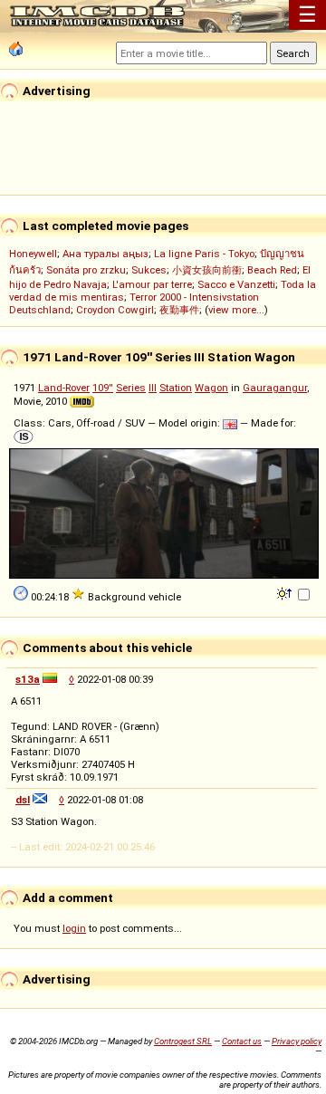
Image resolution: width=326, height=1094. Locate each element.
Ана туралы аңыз (105, 253)
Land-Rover (64, 387)
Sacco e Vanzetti (236, 284)
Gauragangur (275, 387)
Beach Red (272, 270)
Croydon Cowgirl (115, 309)
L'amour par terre (152, 284)
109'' (102, 387)
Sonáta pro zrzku (86, 270)
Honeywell (33, 253)
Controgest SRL (183, 1041)
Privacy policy (296, 1041)
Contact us (242, 1041)
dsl (22, 799)
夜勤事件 (179, 309)
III (153, 387)
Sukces (149, 270)
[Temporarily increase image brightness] (285, 592)
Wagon (211, 387)
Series (131, 387)
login (74, 928)
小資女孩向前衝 (207, 270)
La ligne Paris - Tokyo (204, 253)
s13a (27, 679)
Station (175, 387)
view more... (236, 309)
